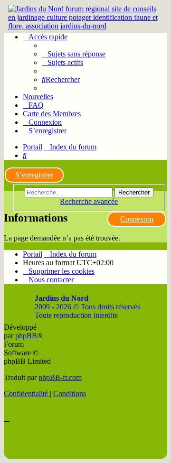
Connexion (136, 219)
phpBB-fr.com (60, 377)
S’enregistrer (34, 175)
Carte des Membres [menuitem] (52, 114)
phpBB (26, 336)
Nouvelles (38, 97)
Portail (32, 147)
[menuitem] (73, 54)
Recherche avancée (89, 201)
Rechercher (134, 192)
